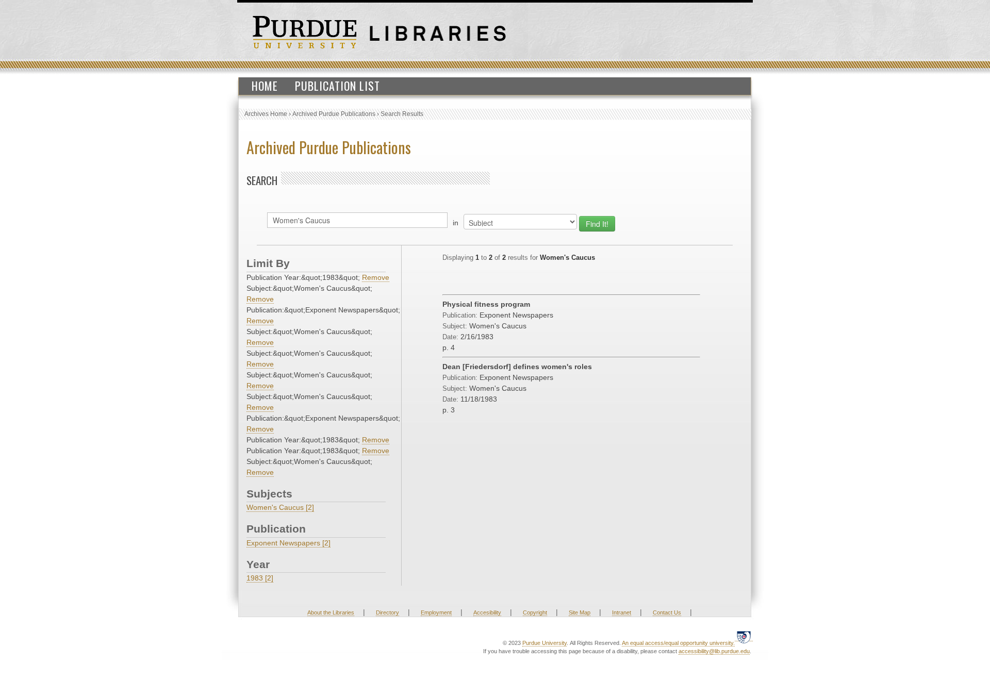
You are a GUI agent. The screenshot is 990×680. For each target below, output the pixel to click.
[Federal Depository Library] (744, 637)
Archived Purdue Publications (333, 114)
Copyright (535, 612)
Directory (387, 612)
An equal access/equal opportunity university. (678, 643)
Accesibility (487, 612)
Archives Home (265, 114)
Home (265, 85)
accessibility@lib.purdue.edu (714, 651)
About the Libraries (330, 612)
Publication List (337, 85)
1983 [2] (259, 578)
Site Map (579, 612)
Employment (436, 612)
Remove (375, 277)
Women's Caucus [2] (280, 507)
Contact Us (667, 612)
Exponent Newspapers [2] (288, 543)
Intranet (621, 612)
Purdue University (544, 643)
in (455, 223)
